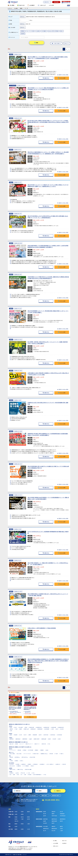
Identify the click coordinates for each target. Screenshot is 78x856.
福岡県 (16, 829)
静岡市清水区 (18, 738)
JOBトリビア (43, 5)
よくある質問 (51, 5)
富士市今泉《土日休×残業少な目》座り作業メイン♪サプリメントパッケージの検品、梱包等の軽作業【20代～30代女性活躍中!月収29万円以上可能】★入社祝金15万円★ (48, 122)
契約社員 (19, 750)
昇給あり (32, 765)
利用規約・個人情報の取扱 (17, 854)
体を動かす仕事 (35, 753)
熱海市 (11, 727)
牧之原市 (54, 738)
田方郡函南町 (47, 729)
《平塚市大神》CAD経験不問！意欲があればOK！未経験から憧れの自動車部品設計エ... (30, 708)
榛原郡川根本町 (36, 738)
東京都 (28, 819)
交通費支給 (19, 765)
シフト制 (28, 772)
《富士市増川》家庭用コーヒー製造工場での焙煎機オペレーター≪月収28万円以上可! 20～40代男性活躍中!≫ (48, 563)
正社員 (47, 750)
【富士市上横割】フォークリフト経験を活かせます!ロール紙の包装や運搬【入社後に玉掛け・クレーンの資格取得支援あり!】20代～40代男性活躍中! (48, 57)
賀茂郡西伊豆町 (39, 727)
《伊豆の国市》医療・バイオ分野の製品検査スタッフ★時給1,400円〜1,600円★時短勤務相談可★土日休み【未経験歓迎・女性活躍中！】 (48, 246)
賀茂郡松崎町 (53, 727)
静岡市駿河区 (25, 738)
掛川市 (21, 734)
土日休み (17, 772)
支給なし (21, 760)
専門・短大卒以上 (25, 757)
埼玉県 (16, 819)
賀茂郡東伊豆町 (46, 727)
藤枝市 (49, 738)
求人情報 (12, 5)
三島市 (11, 730)
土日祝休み (12, 772)
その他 (49, 743)
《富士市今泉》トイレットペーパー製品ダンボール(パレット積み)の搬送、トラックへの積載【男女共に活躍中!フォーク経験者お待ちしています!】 (48, 185)
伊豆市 (15, 727)
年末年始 (29, 774)
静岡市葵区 (12, 738)
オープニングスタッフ (27, 753)
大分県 (28, 829)
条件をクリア (66, 43)
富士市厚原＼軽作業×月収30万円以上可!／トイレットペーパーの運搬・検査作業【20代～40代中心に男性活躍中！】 (48, 342)
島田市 (30, 738)
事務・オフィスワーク (29, 743)
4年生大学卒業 (32, 757)
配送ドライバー (37, 743)
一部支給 (11, 760)
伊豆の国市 (21, 727)
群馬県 (28, 817)
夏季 (25, 774)
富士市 (57, 729)
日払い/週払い (19, 753)
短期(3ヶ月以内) (12, 769)
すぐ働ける (61, 753)
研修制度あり (35, 764)
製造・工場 (11, 743)
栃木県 (22, 817)
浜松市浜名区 (53, 734)
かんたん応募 (62, 78)
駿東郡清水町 (33, 729)
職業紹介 (36, 750)
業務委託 (42, 750)
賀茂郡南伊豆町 (61, 727)
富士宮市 (62, 729)
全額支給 (16, 760)
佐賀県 (22, 829)
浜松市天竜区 (59, 734)
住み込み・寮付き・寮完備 (53, 31)
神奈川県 (16, 821)
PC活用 (56, 753)
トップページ (10, 8)
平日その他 (23, 772)
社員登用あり (23, 764)
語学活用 (51, 753)
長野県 (22, 814)
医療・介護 (44, 743)
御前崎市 (15, 734)
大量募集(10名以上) (44, 753)
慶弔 (14, 774)
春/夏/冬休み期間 (28, 769)
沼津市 (52, 729)
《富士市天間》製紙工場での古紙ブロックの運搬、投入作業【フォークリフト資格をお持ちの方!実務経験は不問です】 (48, 467)
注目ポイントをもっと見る (63, 74)
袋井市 (40, 734)
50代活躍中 (44, 31)
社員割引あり (58, 764)
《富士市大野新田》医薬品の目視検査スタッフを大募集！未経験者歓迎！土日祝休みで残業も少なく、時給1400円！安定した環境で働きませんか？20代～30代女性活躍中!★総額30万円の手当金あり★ (48, 660)
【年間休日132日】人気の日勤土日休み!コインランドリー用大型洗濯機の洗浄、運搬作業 (48, 403)
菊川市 (25, 734)
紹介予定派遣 (30, 750)
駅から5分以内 (12, 765)
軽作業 (16, 743)
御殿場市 (11, 729)
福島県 (28, 811)
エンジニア (22, 743)
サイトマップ (24, 854)
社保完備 (17, 764)
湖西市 (30, 734)
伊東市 (26, 727)
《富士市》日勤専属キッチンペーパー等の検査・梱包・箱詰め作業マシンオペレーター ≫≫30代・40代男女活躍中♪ (48, 311)
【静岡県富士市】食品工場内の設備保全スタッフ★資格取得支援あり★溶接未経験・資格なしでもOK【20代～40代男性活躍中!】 (48, 434)
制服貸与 (29, 764)
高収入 (61, 31)
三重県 (28, 823)
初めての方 (22, 5)
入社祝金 (38, 31)
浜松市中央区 (46, 734)
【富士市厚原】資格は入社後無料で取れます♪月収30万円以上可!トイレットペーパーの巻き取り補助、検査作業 (48, 594)
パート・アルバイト (13, 750)
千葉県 (22, 819)
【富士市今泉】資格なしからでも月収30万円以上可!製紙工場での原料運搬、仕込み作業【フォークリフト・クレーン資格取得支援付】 (48, 216)
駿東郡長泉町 (40, 729)
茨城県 (16, 817)
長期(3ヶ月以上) (20, 769)
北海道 (16, 811)
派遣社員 (24, 750)
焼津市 (59, 738)
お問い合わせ (55, 846)
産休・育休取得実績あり (38, 774)
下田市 (16, 729)
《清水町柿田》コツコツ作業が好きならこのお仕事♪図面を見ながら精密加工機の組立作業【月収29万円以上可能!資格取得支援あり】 (48, 277)
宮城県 (22, 811)
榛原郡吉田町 (44, 738)
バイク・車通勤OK (26, 765)
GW (21, 774)
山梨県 (16, 814)
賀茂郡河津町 (31, 727)
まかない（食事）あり (50, 764)
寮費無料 (23, 31)
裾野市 (21, 729)
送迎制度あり (42, 764)
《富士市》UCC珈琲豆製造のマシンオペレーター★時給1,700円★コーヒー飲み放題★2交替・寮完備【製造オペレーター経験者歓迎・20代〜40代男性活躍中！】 (48, 152)
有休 (10, 774)
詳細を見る (46, 78)
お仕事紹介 (32, 5)
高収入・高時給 (12, 753)
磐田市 (11, 734)
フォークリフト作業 (30, 31)
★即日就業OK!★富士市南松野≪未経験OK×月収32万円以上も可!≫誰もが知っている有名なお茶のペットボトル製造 (48, 373)
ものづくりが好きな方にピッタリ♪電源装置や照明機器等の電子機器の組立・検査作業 (48, 532)
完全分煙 (64, 764)
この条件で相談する (57, 43)
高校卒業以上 (17, 757)
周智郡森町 (35, 734)
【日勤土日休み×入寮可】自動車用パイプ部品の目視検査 (42, 628)
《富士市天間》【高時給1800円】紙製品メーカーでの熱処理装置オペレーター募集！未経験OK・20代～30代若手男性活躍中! (48, 498)
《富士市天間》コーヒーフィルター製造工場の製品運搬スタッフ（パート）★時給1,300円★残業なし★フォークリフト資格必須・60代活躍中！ (48, 88)
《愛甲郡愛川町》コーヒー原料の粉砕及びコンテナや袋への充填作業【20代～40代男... (15, 708)
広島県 (16, 826)
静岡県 (21, 8)
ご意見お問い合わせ (8, 854)
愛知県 (22, 823)
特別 (18, 774)
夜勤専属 (23, 33)
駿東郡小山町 (26, 729)
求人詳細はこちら (15, 717)
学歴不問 (11, 757)
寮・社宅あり (12, 764)
